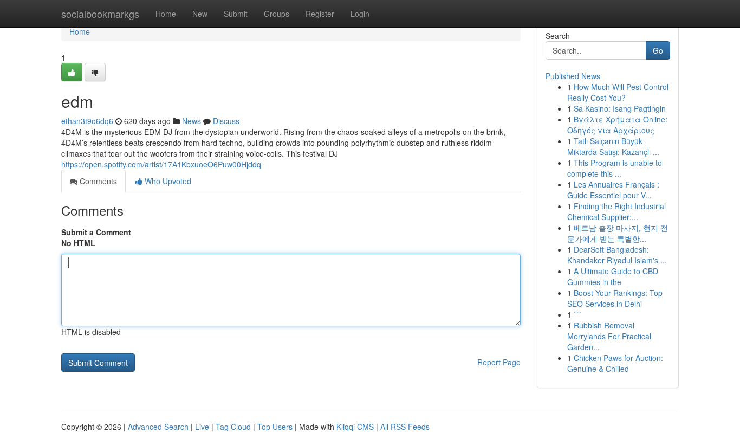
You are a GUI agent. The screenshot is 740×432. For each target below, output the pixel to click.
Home (165, 13)
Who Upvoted (166, 181)
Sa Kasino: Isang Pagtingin (620, 108)
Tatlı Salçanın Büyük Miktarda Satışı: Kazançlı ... (613, 146)
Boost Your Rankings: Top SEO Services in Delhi (615, 298)
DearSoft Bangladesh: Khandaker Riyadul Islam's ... (617, 255)
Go (658, 50)
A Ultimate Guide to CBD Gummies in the (612, 276)
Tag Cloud (233, 426)
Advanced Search (158, 426)
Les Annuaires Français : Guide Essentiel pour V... (613, 190)
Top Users (275, 426)
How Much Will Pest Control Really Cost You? (617, 92)
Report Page (499, 362)
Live (202, 426)
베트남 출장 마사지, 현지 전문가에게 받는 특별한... (617, 233)
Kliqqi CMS (355, 426)
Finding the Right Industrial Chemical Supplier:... (616, 211)
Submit (236, 13)
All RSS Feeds (405, 426)
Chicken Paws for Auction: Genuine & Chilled (615, 363)
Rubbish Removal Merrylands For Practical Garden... (609, 336)
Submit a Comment (96, 232)
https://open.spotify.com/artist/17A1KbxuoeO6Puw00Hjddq (161, 164)
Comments (97, 181)
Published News (573, 75)
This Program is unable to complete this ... (614, 168)
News (191, 120)
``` (578, 314)
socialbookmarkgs (100, 14)
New (199, 13)
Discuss (226, 120)
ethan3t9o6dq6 (87, 120)
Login (359, 13)
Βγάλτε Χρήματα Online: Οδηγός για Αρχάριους (617, 125)
